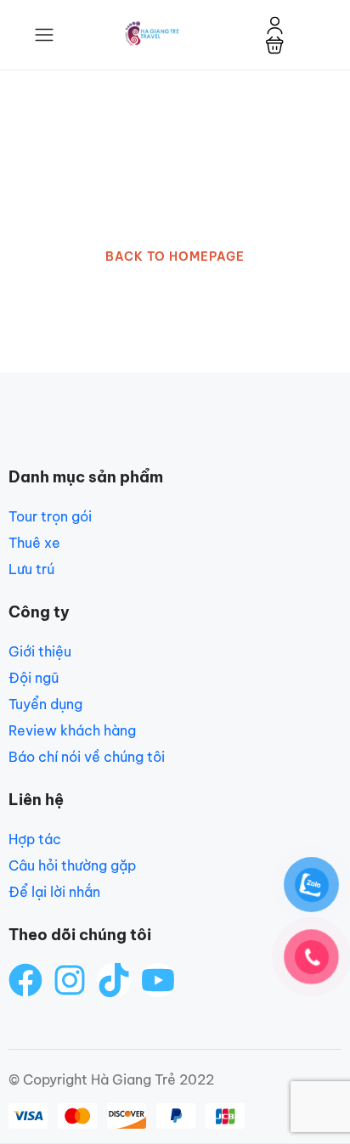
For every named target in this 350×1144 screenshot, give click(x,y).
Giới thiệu (39, 651)
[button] (275, 44)
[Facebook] (25, 980)
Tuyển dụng (45, 704)
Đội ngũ (33, 677)
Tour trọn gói (50, 516)
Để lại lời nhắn (54, 891)
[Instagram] (70, 980)
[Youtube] (158, 980)
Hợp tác (34, 839)
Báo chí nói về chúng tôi (86, 756)
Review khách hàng (72, 730)
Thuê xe (34, 542)
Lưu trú (31, 569)
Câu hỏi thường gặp (72, 865)
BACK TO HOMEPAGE (175, 256)
